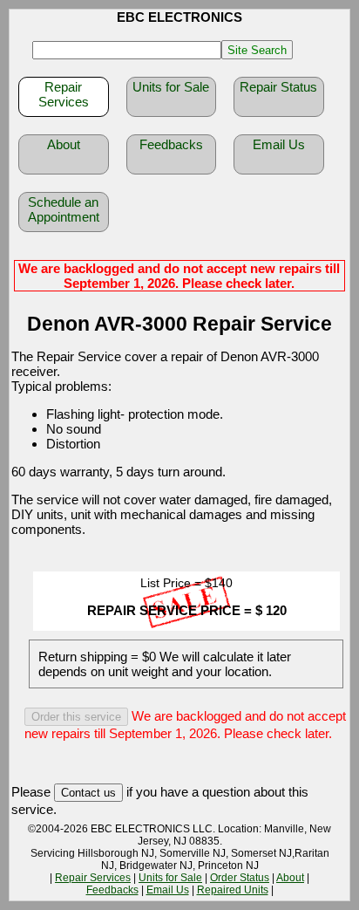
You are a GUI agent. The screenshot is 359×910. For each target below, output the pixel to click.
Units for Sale (170, 86)
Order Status (239, 878)
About (63, 144)
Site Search (257, 50)
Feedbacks (171, 144)
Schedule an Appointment (63, 209)
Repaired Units (232, 890)
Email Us (279, 144)
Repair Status (278, 86)
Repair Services (63, 94)
